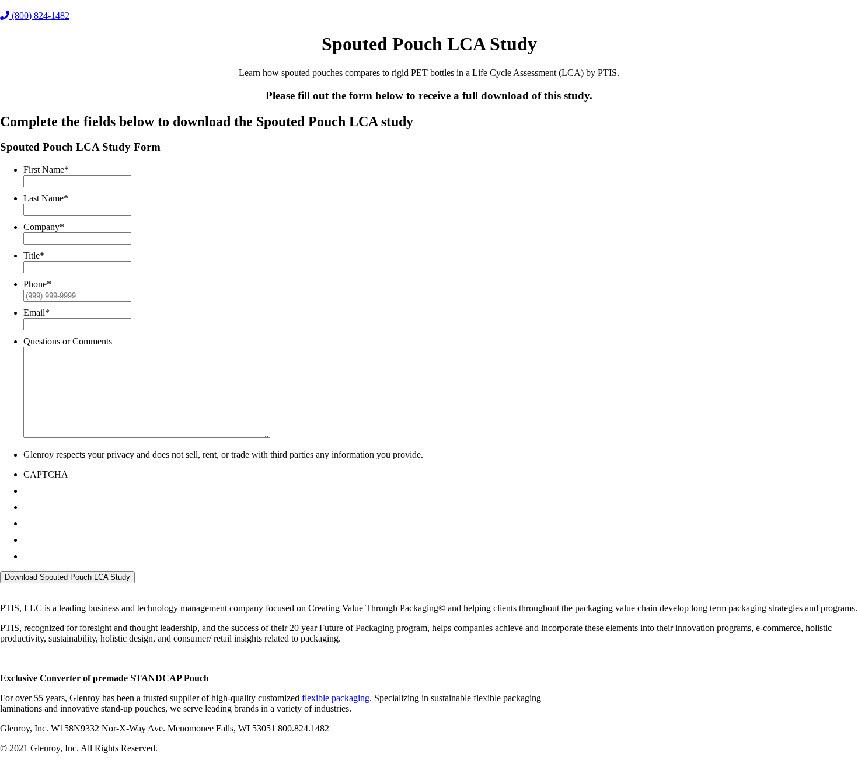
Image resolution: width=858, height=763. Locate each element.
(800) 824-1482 (39, 15)
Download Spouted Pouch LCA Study (67, 577)
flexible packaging (335, 698)
